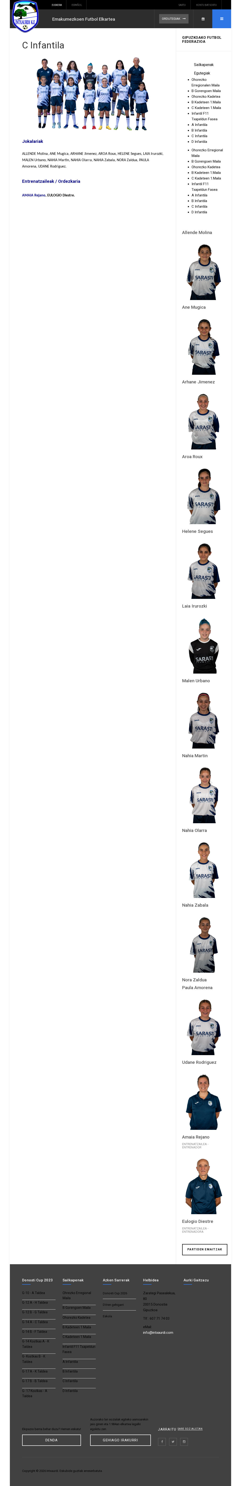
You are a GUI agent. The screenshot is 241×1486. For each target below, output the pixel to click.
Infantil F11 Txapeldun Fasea (79, 1349)
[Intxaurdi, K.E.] (29, 16)
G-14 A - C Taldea (35, 1322)
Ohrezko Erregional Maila (77, 1295)
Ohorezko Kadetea (76, 1317)
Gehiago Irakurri (120, 1440)
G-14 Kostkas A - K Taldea (35, 1343)
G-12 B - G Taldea (35, 1312)
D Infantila (70, 1391)
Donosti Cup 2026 (115, 1293)
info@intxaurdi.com (158, 1332)
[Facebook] (162, 1442)
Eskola (107, 1316)
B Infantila (70, 1371)
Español (77, 5)
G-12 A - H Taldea (35, 1302)
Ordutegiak (171, 18)
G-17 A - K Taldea (35, 1371)
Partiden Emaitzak (204, 1249)
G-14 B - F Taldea (34, 1332)
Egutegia (203, 18)
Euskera (57, 5)
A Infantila (70, 1362)
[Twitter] (173, 1442)
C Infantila (43, 45)
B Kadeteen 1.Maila (77, 1327)
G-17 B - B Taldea (35, 1381)
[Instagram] (184, 1442)
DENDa (51, 1440)
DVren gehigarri (113, 1305)
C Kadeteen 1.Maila (77, 1337)
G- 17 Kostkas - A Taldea (34, 1393)
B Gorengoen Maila (77, 1308)
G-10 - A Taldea (33, 1293)
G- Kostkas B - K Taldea (33, 1358)
